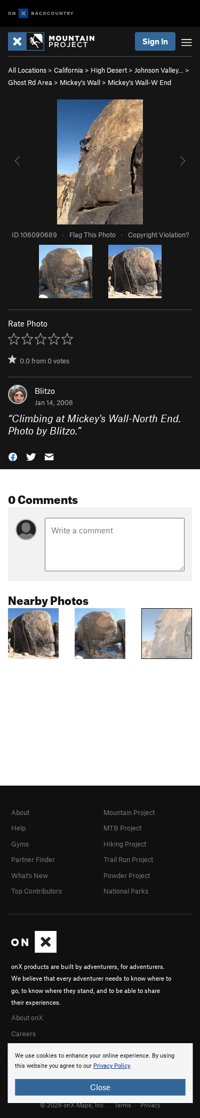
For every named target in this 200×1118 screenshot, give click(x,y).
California (68, 70)
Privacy (150, 1104)
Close (100, 1087)
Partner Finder (33, 859)
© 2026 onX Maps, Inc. (72, 1104)
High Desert (109, 70)
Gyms (20, 844)
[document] (100, 1073)
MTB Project (122, 828)
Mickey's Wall (80, 82)
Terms (122, 1104)
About (20, 812)
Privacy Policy (111, 1065)
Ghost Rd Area (30, 82)
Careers (23, 1033)
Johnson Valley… (158, 70)
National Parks (125, 891)
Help (18, 828)
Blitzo (45, 390)
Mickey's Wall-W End (139, 82)
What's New (29, 875)
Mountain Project (129, 812)
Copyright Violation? (158, 234)
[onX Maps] (34, 950)
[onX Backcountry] (41, 14)
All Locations (27, 70)
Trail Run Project (128, 859)
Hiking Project (124, 844)
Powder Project (126, 875)
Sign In (155, 41)
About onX (27, 1017)
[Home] (56, 41)
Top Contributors (36, 891)
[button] (13, 455)
